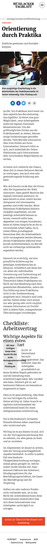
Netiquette (30, 542)
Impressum (25, 539)
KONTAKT (12, 539)
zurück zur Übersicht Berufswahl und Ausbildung (23, 521)
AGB (36, 539)
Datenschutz (17, 542)
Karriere (6, 23)
